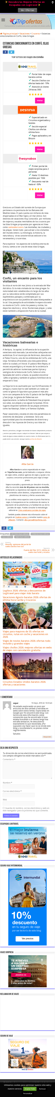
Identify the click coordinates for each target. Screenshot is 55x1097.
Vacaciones (25, 33)
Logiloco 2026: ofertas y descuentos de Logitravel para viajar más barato (24, 592)
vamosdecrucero (16, 227)
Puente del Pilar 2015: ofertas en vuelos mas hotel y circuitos (37, 550)
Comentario (9, 759)
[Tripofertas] (27, 21)
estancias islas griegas (40, 534)
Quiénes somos (21, 517)
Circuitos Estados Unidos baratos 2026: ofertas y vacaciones (24, 683)
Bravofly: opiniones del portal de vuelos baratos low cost (18, 544)
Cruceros (35, 33)
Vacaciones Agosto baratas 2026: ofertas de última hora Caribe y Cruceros (27, 598)
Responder (47, 737)
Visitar (40, 100)
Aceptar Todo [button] (30, 1089)
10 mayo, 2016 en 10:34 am (41, 703)
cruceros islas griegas (20, 534)
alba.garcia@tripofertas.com (35, 520)
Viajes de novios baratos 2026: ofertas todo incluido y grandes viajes (26, 642)
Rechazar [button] (42, 1089)
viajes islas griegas (23, 537)
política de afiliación (36, 439)
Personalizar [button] (27, 1093)
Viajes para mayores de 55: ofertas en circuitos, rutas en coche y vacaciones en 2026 (25, 634)
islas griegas (7, 537)
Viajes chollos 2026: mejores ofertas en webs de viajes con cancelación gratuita (27, 649)
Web (5, 799)
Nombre (7, 783)
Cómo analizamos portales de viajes (32, 510)
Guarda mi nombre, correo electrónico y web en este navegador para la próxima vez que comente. (26, 809)
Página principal (10, 33)
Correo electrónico (12, 791)
